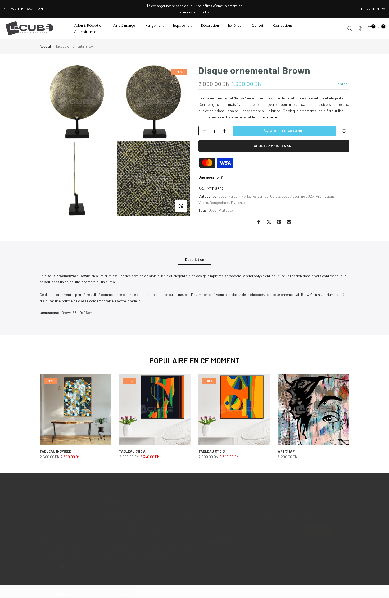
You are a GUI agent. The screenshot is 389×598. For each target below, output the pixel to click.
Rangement (155, 25)
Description (194, 259)
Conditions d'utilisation (227, 527)
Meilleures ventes (254, 196)
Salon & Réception (88, 25)
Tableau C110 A (132, 451)
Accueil (45, 46)
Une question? (210, 177)
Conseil (258, 25)
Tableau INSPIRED (55, 451)
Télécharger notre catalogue (169, 5)
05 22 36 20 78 (373, 9)
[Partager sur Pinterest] (279, 222)
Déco (223, 196)
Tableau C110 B (211, 451)
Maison (233, 196)
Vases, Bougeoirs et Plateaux (222, 202)
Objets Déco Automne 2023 (292, 196)
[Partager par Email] (289, 222)
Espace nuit (182, 25)
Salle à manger (124, 25)
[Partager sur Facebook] (258, 222)
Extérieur (235, 25)
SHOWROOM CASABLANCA (26, 9)
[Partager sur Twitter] (268, 222)
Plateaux (226, 210)
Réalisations (283, 25)
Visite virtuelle (85, 31)
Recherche (217, 517)
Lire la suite (268, 117)
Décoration (210, 25)
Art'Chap (286, 451)
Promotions (325, 196)
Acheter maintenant (274, 146)
